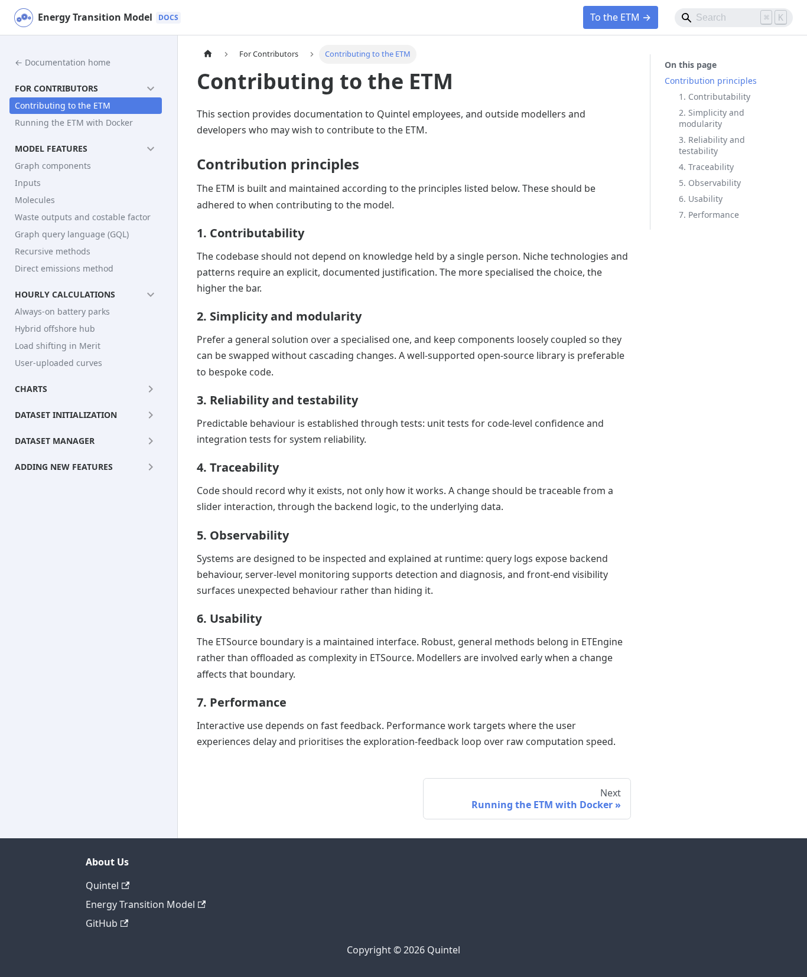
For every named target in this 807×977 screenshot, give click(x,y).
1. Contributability (714, 96)
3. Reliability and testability (712, 145)
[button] (85, 88)
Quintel (102, 885)
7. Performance (709, 214)
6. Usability (701, 198)
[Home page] (208, 54)
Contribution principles (711, 80)
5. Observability (710, 182)
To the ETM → (620, 17)
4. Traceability (706, 166)
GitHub (102, 923)
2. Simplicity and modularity (711, 118)
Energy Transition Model (140, 904)
